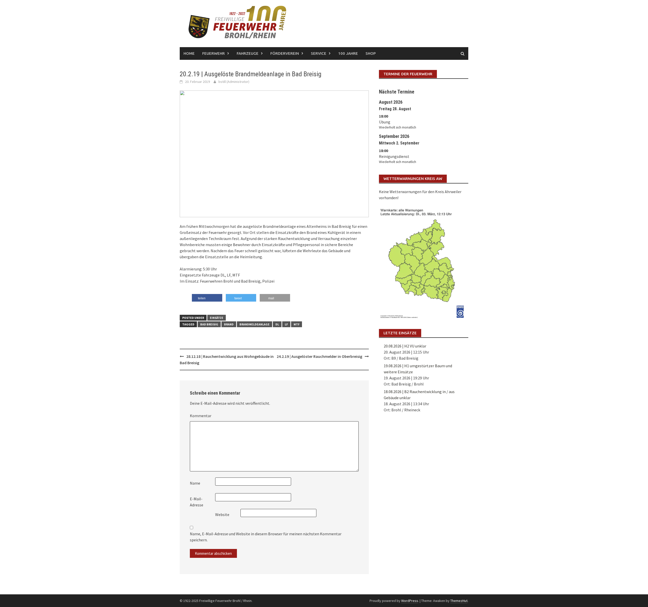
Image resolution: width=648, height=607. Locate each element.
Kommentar (200, 415)
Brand (229, 324)
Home (189, 53)
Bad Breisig (209, 324)
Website (222, 514)
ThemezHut (459, 600)
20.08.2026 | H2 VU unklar (405, 345)
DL (277, 324)
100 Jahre (348, 53)
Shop (371, 53)
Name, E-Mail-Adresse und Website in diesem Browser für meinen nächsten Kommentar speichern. (265, 536)
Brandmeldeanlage (254, 324)
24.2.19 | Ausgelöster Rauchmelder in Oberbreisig (319, 356)
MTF (296, 324)
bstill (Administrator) (233, 81)
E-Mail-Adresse (196, 501)
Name (195, 483)
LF (286, 324)
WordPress (409, 600)
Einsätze (216, 318)
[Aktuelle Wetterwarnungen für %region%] (423, 262)
